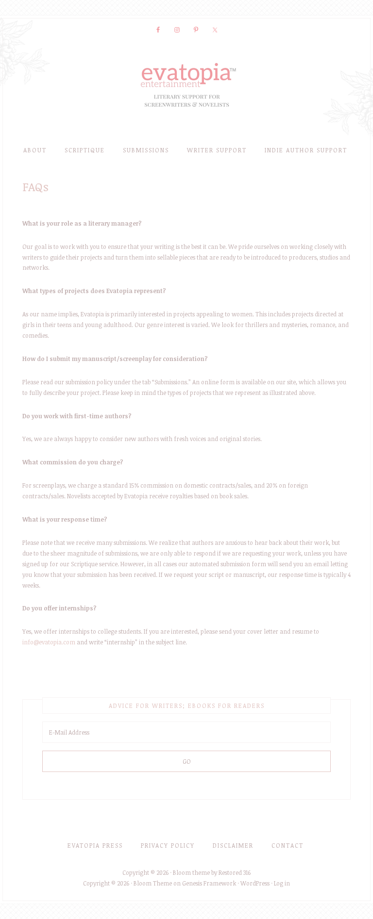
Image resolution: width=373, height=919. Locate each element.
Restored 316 (235, 872)
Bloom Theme (153, 883)
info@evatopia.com (48, 642)
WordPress (255, 883)
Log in (282, 883)
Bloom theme (191, 872)
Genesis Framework (209, 883)
